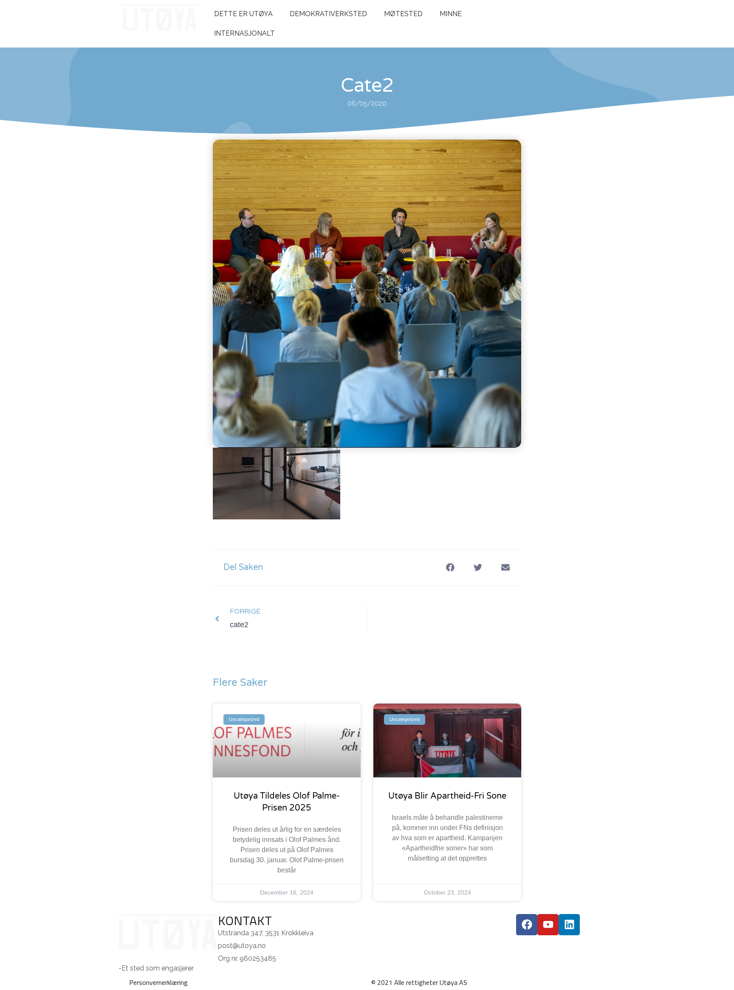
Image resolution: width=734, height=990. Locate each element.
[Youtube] (548, 924)
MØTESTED (403, 14)
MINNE (451, 14)
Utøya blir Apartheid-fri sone (447, 796)
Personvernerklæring (158, 982)
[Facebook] (526, 924)
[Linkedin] (569, 924)
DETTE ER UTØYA (243, 14)
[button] (450, 567)
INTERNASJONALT (244, 33)
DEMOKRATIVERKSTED (328, 14)
